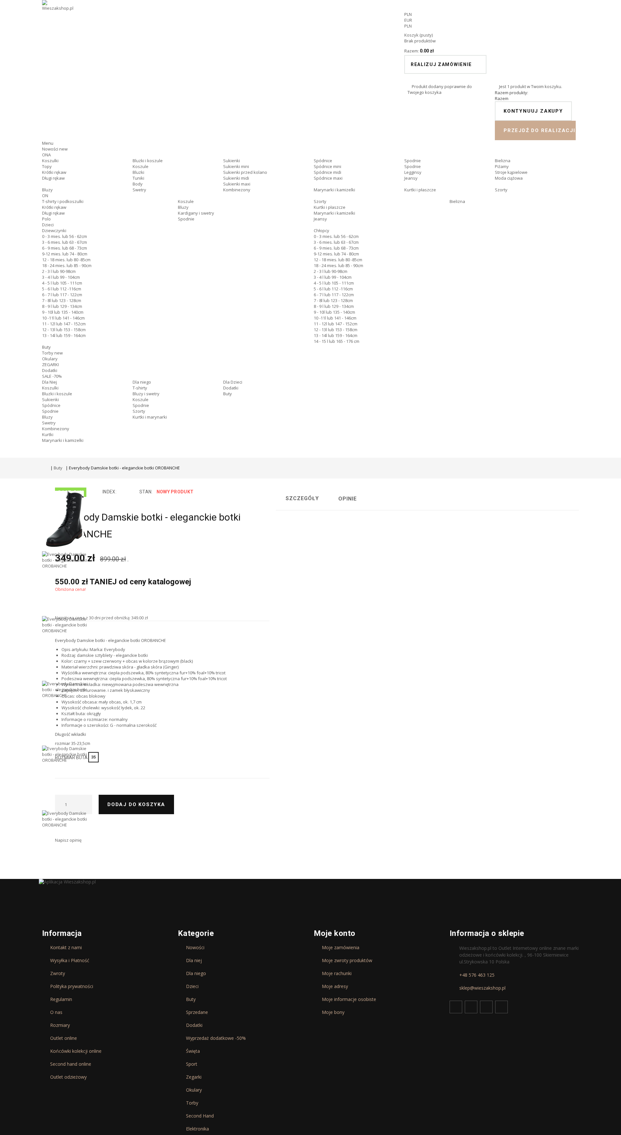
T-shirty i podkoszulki (62, 201)
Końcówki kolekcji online (76, 1051)
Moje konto (334, 933)
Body (138, 184)
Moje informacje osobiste (349, 999)
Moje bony (333, 1012)
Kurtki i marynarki (150, 417)
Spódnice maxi (328, 178)
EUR (408, 20)
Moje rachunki (337, 973)
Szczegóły (302, 498)
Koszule (140, 166)
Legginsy (412, 172)
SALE (52, 376)
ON (45, 195)
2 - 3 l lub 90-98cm (59, 271)
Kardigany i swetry (196, 213)
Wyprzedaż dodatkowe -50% (216, 1038)
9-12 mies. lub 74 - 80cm (64, 254)
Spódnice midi (327, 172)
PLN (408, 26)
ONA (46, 155)
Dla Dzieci (232, 382)
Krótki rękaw (54, 172)
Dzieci (48, 225)
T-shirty (140, 388)
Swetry (139, 190)
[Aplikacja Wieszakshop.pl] (67, 882)
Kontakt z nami (66, 947)
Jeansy (411, 178)
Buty (46, 347)
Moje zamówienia (340, 947)
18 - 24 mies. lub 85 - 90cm (67, 265)
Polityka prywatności (71, 986)
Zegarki (194, 1077)
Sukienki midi (236, 178)
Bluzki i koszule (148, 160)
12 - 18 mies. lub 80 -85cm (66, 260)
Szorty (501, 190)
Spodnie (412, 160)
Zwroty (57, 973)
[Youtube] (486, 1007)
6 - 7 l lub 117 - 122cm (62, 295)
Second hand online (70, 1064)
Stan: (145, 491)
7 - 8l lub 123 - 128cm (61, 300)
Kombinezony (236, 190)
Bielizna (502, 160)
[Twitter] (471, 1007)
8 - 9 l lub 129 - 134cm (62, 306)
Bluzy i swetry (146, 394)
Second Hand (200, 1116)
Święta (193, 1051)
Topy (47, 166)
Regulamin (61, 999)
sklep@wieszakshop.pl (482, 988)
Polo (46, 219)
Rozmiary (60, 1025)
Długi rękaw (53, 178)
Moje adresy (335, 986)
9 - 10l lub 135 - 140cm (62, 312)
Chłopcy (321, 230)
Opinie (347, 499)
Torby (52, 353)
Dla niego (142, 382)
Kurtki (47, 434)
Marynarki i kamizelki (334, 190)
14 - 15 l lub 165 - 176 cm (336, 341)
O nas (56, 1012)
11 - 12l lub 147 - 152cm (64, 324)
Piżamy (502, 166)
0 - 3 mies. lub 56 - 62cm (64, 236)
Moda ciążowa (509, 178)
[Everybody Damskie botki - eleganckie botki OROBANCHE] (65, 519)
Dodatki (49, 370)
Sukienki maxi (236, 184)
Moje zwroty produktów (347, 960)
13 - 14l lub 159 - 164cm (64, 335)
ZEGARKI (50, 364)
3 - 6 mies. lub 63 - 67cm (64, 242)
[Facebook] (456, 1007)
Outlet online (63, 1038)
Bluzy (47, 190)
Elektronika (197, 1129)
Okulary (50, 359)
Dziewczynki (54, 230)
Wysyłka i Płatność (69, 960)
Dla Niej (49, 382)
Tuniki (138, 178)
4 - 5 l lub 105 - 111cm (62, 283)
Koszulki (50, 160)
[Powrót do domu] (44, 469)
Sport (191, 1064)
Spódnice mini (327, 166)
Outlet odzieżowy (68, 1077)
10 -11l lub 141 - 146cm (63, 318)
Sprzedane (197, 1012)
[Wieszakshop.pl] (58, 14)
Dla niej (194, 960)
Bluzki (138, 172)
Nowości (55, 149)
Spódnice (323, 160)
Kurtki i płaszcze (420, 190)
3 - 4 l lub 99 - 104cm (61, 277)
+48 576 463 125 (477, 975)
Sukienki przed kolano (245, 172)
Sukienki (231, 160)
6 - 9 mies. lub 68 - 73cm (64, 248)
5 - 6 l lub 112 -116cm (61, 289)
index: (109, 491)
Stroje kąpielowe (511, 172)
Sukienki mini (236, 166)
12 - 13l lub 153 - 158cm (64, 329)
